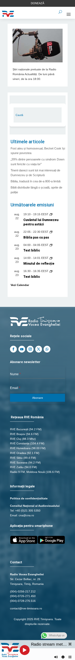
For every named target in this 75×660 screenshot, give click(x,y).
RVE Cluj (15, 438)
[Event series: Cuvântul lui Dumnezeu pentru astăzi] (51, 214)
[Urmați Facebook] (13, 349)
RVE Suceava (18, 462)
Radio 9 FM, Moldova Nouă (27, 471)
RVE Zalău (17, 467)
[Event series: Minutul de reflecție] (51, 257)
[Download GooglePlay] (51, 542)
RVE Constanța (19, 443)
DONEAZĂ (37, 3)
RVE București (19, 429)
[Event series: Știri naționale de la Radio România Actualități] (51, 231)
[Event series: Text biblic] (51, 245)
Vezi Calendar (20, 285)
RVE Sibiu (16, 457)
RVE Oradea (18, 453)
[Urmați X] (38, 349)
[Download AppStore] (23, 542)
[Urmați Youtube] (21, 349)
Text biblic (31, 250)
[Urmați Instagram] (30, 349)
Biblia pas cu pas (36, 237)
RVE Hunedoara (20, 448)
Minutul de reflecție (38, 263)
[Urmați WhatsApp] (47, 349)
